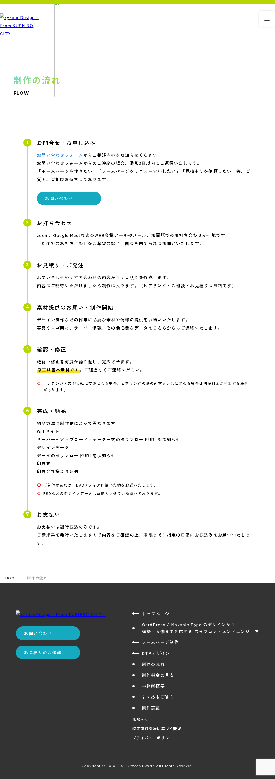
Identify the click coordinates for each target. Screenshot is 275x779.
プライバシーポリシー (152, 738)
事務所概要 (153, 686)
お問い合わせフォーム (60, 155)
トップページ (156, 613)
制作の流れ (153, 664)
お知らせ (140, 719)
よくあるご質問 (158, 696)
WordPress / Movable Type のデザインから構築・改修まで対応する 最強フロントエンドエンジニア (200, 628)
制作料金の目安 (158, 675)
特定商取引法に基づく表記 (157, 728)
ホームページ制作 (160, 642)
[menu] (267, 19)
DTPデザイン (156, 653)
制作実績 (151, 707)
